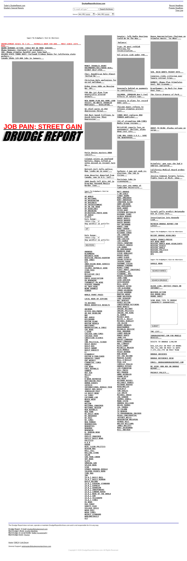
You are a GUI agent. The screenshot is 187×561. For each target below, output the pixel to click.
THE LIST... (157, 331)
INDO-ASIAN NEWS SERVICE (97, 264)
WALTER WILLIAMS (125, 424)
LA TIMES (89, 395)
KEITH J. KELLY (125, 319)
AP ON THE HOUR (92, 207)
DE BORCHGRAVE (124, 249)
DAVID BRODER (123, 220)
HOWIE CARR (122, 226)
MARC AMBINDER (124, 198)
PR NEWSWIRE (91, 280)
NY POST (88, 418)
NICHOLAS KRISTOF (126, 329)
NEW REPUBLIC (91, 410)
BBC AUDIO (89, 317)
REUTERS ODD (157, 252)
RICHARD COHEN (124, 233)
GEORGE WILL (123, 421)
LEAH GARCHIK (123, 280)
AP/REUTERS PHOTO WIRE (96, 213)
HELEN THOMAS (123, 405)
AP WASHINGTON (92, 200)
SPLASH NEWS (91, 465)
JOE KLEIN (122, 323)
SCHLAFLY (121, 389)
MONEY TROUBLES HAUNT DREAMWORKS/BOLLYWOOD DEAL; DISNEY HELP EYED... (99, 68)
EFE (86, 262)
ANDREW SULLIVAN (125, 403)
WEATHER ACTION (158, 292)
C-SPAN (88, 332)
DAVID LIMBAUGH (125, 339)
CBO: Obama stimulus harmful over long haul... (25, 52)
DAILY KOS (89, 346)
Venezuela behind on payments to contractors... (132, 89)
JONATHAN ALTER (125, 202)
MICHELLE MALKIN (125, 348)
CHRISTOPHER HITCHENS (128, 304)
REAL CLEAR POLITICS (95, 447)
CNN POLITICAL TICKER (96, 342)
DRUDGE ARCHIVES (159, 354)
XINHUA (88, 291)
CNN (86, 340)
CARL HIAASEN (123, 298)
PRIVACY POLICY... (160, 372)
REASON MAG (90, 449)
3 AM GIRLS (122, 194)
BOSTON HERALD (92, 323)
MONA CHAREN (123, 229)
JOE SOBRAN (122, 397)
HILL (87, 377)
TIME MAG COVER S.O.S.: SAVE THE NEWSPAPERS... (132, 137)
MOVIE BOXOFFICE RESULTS (97, 305)
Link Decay (24, 542)
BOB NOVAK (122, 354)
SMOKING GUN (91, 463)
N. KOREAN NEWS (92, 432)
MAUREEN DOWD (123, 251)
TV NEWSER (122, 411)
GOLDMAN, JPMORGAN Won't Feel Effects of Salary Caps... (132, 95)
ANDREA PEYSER (124, 366)
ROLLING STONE (92, 453)
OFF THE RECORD (125, 356)
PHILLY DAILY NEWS (94, 438)
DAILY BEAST (91, 344)
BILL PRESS (122, 370)
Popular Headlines (176, 8)
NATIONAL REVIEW (93, 408)
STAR (87, 467)
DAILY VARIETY (92, 350)
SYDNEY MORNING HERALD (96, 469)
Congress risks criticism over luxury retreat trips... (166, 77)
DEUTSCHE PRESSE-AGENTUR (97, 258)
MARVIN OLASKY (124, 358)
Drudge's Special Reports (14, 8)
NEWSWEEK (89, 430)
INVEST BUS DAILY (93, 389)
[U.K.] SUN (90, 496)
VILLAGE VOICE (92, 508)
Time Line (179, 10)
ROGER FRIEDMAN (125, 276)
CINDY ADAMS (123, 196)
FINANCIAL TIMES (93, 362)
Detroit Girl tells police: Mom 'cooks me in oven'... (99, 170)
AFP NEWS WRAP (158, 242)
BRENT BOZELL (123, 218)
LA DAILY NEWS (92, 393)
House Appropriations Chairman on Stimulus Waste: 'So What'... (168, 37)
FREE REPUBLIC (92, 369)
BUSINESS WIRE (92, 256)
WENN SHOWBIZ (91, 288)
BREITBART (89, 325)
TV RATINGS (90, 303)
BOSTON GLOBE (91, 321)
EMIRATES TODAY (92, 358)
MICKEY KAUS (123, 317)
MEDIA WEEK (90, 399)
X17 (86, 518)
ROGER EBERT (123, 255)
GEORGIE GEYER (124, 286)
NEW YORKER (90, 422)
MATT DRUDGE (123, 192)
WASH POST (89, 510)
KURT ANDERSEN (124, 200)
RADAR (87, 444)
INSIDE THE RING (125, 313)
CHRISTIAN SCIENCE (94, 338)
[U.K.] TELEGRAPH (93, 498)
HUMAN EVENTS (91, 383)
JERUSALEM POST (92, 391)
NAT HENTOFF (123, 300)
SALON (87, 455)
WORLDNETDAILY (92, 516)
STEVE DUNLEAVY (125, 253)
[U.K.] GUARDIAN (93, 488)
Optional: (75, 14)
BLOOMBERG (89, 254)
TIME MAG (89, 473)
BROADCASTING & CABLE (96, 327)
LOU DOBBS (122, 247)
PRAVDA (88, 276)
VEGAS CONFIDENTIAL (127, 415)
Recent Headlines (176, 6)
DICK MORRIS (123, 350)
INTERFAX (89, 266)
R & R (87, 442)
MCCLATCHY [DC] (92, 274)
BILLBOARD (89, 319)
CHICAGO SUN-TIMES (94, 334)
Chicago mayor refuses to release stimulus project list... (130, 109)
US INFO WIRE (91, 286)
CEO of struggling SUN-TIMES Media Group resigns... (132, 122)
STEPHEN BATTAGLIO (126, 212)
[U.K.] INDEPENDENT (94, 490)
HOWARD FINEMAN (125, 265)
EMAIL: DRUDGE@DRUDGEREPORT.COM (167, 362)
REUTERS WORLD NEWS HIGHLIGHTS (166, 244)
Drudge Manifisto (31, 531)
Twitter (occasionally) (39, 533)
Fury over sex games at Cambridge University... (129, 186)
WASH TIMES (90, 512)
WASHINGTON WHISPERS (127, 419)
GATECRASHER (123, 282)
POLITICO (89, 440)
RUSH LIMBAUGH (124, 341)
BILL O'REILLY (124, 360)
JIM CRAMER (122, 241)
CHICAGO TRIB (91, 336)
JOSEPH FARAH (123, 261)
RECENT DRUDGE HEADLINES (163, 235)
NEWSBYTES (89, 426)
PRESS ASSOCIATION (94, 278)
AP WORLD (89, 196)
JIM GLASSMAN (123, 288)
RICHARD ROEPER (125, 385)
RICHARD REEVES (125, 380)
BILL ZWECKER (123, 430)
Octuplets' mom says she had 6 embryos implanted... (166, 165)
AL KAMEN (121, 315)
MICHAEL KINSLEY (125, 321)
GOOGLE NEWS (157, 263)
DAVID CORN (122, 237)
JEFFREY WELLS (124, 417)
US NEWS (88, 502)
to (96, 14)
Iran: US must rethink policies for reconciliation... (128, 49)
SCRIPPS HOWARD (92, 284)
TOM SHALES (122, 391)
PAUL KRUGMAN (123, 331)
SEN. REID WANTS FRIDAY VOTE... (167, 72)
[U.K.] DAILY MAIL (94, 477)
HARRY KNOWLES (124, 325)
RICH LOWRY (122, 346)
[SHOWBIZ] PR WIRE (94, 282)
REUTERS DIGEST (158, 246)
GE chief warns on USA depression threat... (96, 110)
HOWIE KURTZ (123, 335)
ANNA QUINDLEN (124, 374)
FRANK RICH (122, 376)
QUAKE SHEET (157, 296)
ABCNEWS (88, 309)
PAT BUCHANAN (123, 224)
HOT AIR (88, 373)
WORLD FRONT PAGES (94, 295)
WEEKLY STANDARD (93, 514)
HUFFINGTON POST (93, 381)
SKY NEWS (89, 459)
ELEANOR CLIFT (124, 231)
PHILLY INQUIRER (93, 436)
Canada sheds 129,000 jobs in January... (22, 58)
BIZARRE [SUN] (124, 214)
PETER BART (122, 210)
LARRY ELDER (123, 257)
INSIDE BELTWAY (125, 309)
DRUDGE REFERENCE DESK (162, 358)
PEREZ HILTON (123, 302)
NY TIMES (89, 420)
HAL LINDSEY (123, 343)
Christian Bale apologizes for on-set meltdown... (100, 81)
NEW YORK (89, 412)
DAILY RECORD (91, 481)
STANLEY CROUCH (125, 245)
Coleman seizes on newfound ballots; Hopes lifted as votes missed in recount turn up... (100, 162)
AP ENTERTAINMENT (93, 205)
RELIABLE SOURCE (125, 382)
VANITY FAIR (91, 506)
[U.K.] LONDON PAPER (95, 492)
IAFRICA (88, 385)
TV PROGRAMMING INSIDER (129, 413)
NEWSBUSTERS (91, 424)
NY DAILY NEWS (92, 414)
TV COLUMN (122, 409)
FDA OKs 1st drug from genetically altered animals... (96, 94)
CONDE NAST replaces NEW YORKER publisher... (129, 116)
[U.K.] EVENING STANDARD (97, 483)
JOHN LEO (121, 337)
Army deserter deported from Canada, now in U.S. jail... (99, 176)
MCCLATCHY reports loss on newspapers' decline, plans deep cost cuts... (131, 129)
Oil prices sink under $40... (132, 55)
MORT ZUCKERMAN (125, 428)
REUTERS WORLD (158, 248)
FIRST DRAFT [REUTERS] (128, 270)
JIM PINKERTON (124, 368)
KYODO (87, 272)
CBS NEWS (89, 330)
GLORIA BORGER (124, 216)
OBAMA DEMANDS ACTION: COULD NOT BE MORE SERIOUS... (28, 48)
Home (10, 542)
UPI (152, 254)
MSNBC (87, 401)
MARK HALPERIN (124, 296)
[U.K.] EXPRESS (92, 486)
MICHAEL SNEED (124, 395)
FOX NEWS (89, 366)
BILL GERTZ (122, 284)
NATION (88, 403)
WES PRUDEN (122, 372)
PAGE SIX (121, 362)
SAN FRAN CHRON (92, 457)
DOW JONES (89, 260)
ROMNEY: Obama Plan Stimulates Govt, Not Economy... (166, 83)
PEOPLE (88, 434)
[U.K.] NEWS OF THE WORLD (98, 494)
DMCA (16, 542)
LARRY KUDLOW (123, 333)
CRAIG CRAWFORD (125, 243)
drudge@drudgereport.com (37, 529)
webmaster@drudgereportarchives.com (36, 546)
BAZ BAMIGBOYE (124, 206)
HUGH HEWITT (123, 307)
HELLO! (88, 375)
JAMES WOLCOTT (124, 426)
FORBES (88, 364)
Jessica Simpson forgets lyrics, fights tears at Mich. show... (168, 177)
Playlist (27, 535)
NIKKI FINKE (123, 268)
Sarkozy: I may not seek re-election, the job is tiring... (132, 173)
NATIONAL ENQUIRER (94, 405)
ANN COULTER (123, 239)
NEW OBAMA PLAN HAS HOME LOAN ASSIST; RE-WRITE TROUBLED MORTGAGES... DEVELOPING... (100, 103)
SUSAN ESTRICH (124, 259)
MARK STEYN (122, 401)
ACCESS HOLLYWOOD (93, 311)
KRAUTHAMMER (123, 327)
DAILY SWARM (91, 348)
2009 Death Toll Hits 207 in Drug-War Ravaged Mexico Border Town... (99, 183)
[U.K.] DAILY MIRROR (95, 479)
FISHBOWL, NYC (124, 274)
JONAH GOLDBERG (125, 290)
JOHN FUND (122, 278)
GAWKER (88, 371)
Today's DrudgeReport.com (14, 6)
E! (86, 352)
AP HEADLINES (91, 209)
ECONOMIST (89, 354)
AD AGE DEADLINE (93, 313)
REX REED (121, 378)
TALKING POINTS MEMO (95, 471)
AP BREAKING (91, 211)
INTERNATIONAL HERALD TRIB (98, 387)
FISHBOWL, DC (123, 272)
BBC (86, 315)
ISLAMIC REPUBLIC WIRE (96, 268)
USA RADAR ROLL (158, 294)
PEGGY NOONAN (123, 352)
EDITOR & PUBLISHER (94, 356)
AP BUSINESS (91, 203)
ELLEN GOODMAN (124, 292)
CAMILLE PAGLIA (125, 364)
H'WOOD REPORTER (93, 379)
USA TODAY (89, 504)
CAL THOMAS (122, 407)
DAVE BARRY (122, 208)
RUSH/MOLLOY (123, 387)
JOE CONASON (123, 235)
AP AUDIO (89, 215)
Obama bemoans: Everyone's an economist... (23, 50)
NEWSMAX (88, 428)
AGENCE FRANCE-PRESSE (161, 239)
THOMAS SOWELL (124, 399)
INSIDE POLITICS (125, 311)
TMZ (86, 475)
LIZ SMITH (122, 393)
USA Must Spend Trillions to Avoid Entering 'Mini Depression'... (99, 117)
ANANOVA (88, 252)
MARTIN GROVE (123, 294)
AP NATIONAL (91, 198)
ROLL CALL (89, 451)
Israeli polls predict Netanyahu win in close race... (168, 212)
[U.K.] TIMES (91, 500)
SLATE (87, 461)
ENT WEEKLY (90, 360)
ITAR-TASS (89, 270)
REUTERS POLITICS (159, 250)
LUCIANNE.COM (91, 397)
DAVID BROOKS (123, 222)
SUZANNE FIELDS (125, 263)
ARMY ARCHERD (123, 204)
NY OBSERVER (91, 416)
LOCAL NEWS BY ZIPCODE (96, 299)
